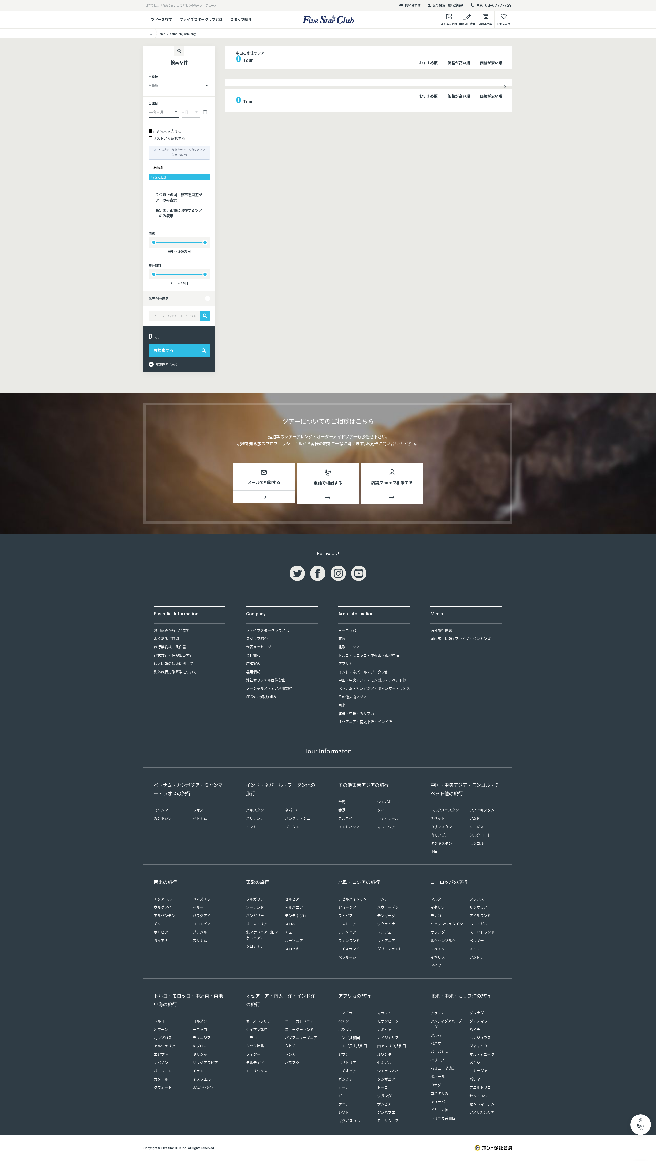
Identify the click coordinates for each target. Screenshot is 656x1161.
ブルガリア (255, 898)
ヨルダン (200, 1020)
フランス (476, 898)
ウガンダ (384, 1095)
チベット (437, 818)
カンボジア (163, 818)
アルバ (435, 1034)
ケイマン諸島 (257, 1029)
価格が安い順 (491, 62)
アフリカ (345, 663)
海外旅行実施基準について (175, 671)
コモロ (251, 1037)
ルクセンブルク (443, 940)
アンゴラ (345, 1012)
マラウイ (384, 1012)
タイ (380, 809)
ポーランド (255, 907)
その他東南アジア (352, 696)
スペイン (437, 948)
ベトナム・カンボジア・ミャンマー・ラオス (374, 688)
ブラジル (200, 931)
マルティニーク (481, 1054)
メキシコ (476, 1062)
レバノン (161, 1062)
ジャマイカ (478, 1045)
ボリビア (161, 931)
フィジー (253, 1054)
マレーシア (386, 826)
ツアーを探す (161, 19)
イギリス (437, 957)
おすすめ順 (428, 62)
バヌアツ (292, 1062)
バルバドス (439, 1051)
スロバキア (294, 948)
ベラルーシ (347, 957)
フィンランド (349, 940)
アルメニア (347, 931)
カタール (161, 1079)
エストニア (347, 923)
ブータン (292, 826)
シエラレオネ (388, 1070)
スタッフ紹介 (241, 19)
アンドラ (476, 957)
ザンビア (384, 1103)
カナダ (435, 1084)
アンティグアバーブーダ (446, 1023)
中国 (434, 851)
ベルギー (476, 940)
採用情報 (253, 671)
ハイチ (474, 1029)
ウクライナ (386, 923)
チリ (157, 923)
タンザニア (386, 1079)
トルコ (159, 1020)
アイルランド (480, 915)
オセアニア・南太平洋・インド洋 (365, 721)
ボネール (437, 1076)
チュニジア (202, 1037)
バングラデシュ (297, 818)
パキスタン (255, 809)
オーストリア (256, 923)
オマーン (161, 1029)
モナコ (435, 915)
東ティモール (387, 818)
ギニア (343, 1095)
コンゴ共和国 (349, 1037)
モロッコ (200, 1029)
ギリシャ (200, 1054)
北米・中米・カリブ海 (356, 713)
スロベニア (294, 923)
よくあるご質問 (166, 638)
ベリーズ (437, 1059)
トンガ (290, 1054)
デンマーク (386, 915)
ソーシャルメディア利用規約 (269, 688)
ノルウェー (386, 931)
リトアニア (386, 940)
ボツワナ (345, 1029)
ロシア (382, 898)
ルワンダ (384, 1054)
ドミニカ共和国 (443, 1118)
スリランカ (255, 818)
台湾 (341, 801)
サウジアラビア (205, 1062)
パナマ (474, 1079)
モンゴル (476, 843)
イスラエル (202, 1079)
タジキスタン (441, 843)
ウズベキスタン (482, 809)
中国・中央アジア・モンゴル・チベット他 (372, 680)
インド (251, 826)
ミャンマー (163, 809)
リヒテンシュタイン (446, 923)
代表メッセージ (258, 646)
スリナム (200, 940)
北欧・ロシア (349, 646)
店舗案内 (253, 663)
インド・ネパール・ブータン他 (363, 671)
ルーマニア (294, 940)
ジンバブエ (386, 1112)
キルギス (476, 826)
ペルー (198, 907)
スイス (474, 948)
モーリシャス (257, 1070)
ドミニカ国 (439, 1109)
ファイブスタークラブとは (201, 19)
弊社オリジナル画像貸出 (265, 680)
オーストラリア (258, 1020)
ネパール (292, 809)
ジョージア (347, 907)
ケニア (343, 1103)
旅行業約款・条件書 (170, 646)
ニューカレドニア (299, 1020)
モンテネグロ (295, 915)
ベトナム (200, 818)
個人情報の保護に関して (173, 663)
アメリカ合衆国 (481, 1112)
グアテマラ (478, 1020)
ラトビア (345, 915)
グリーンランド (389, 948)
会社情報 (253, 655)
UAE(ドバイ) (203, 1087)
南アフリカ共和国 (391, 1045)
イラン (198, 1070)
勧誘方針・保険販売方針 (173, 655)
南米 (341, 704)
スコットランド (482, 931)
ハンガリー (255, 915)
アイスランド (349, 948)
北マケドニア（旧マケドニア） (262, 934)
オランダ (437, 931)
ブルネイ (345, 818)
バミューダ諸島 (443, 1068)
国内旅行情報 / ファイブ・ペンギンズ (460, 638)
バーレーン (162, 1070)
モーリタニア (388, 1120)
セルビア (292, 898)
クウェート (163, 1087)
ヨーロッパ (347, 630)
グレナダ (476, 1012)
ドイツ (435, 965)
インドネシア (349, 826)
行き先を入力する (167, 131)
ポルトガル (478, 923)
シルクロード (480, 834)
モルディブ (255, 1062)
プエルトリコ (480, 1087)
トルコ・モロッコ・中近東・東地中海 (368, 655)
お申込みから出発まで (172, 630)
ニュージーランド (299, 1029)
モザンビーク (388, 1020)
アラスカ (437, 1012)
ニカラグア (478, 1070)
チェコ (290, 931)
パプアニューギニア (301, 1037)
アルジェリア (164, 1045)
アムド (474, 818)
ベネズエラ (202, 898)
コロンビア (202, 923)
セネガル (384, 1062)
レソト (343, 1112)
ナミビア (384, 1029)
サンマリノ (478, 907)
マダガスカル (349, 1120)
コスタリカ (439, 1093)
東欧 (341, 638)
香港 (341, 809)
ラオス (198, 809)
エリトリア (347, 1062)
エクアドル (163, 898)
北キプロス (163, 1037)
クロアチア (255, 946)
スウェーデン (388, 907)
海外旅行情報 (441, 630)
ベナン (343, 1020)
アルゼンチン (164, 915)
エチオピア (347, 1070)
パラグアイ (201, 915)
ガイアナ (161, 940)
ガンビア (345, 1079)
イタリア (437, 907)
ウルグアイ (162, 907)
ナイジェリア (388, 1037)
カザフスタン (441, 826)
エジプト (161, 1054)
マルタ (435, 898)
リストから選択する (169, 138)
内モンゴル (439, 834)
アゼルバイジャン (352, 898)
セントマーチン (482, 1103)
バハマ (435, 1043)
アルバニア (294, 907)
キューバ (437, 1101)
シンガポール (388, 801)
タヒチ (290, 1045)
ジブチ (343, 1054)
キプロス (200, 1045)
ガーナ (343, 1087)
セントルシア (480, 1095)
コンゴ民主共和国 (352, 1045)
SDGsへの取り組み (261, 696)
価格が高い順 (459, 62)
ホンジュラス (480, 1037)
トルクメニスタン (444, 809)
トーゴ (382, 1087)
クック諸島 (255, 1045)
